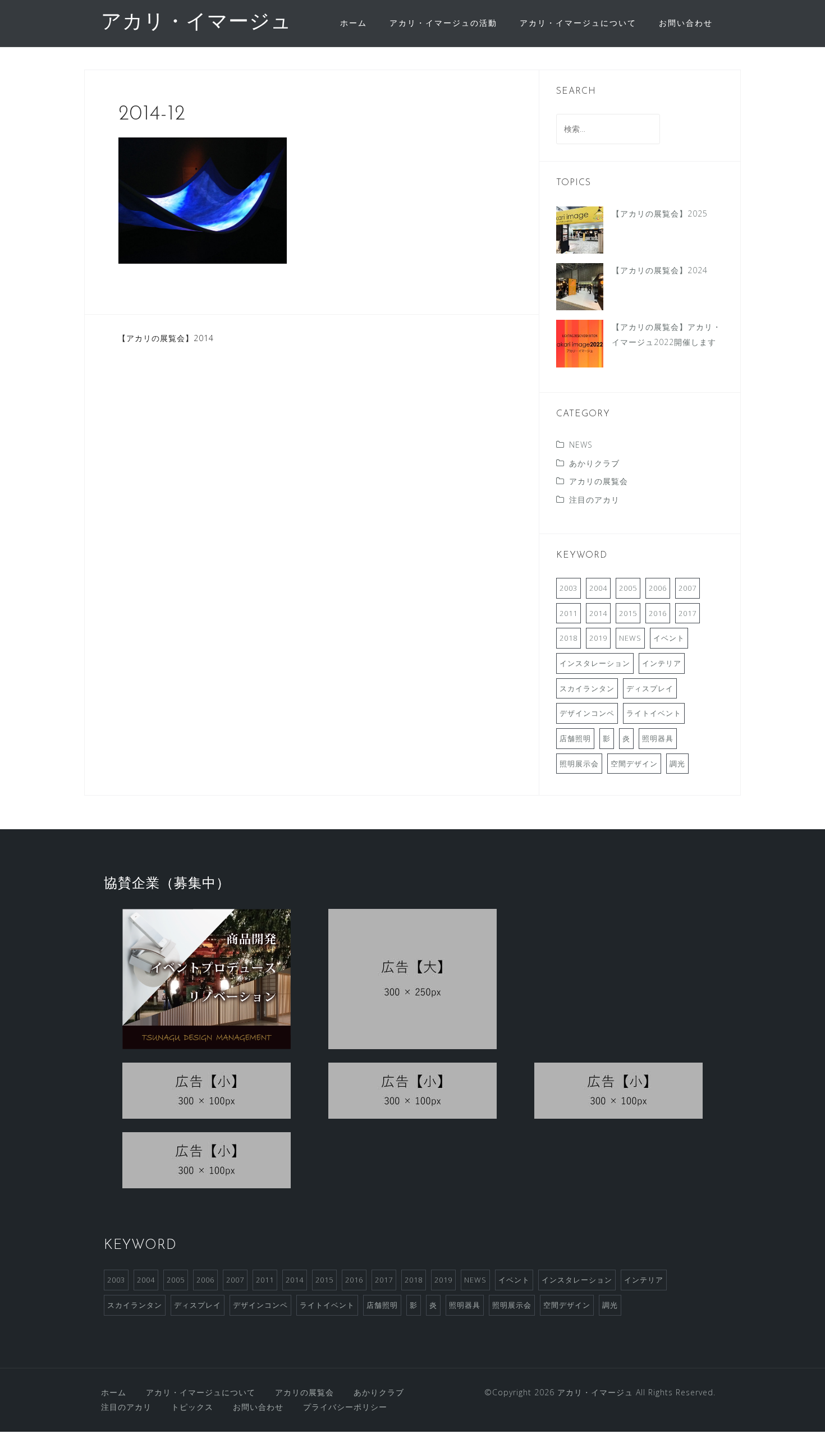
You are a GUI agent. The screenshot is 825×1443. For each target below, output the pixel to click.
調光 (677, 764)
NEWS (581, 444)
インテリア (661, 663)
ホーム (353, 22)
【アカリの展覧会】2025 (660, 213)
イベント (669, 638)
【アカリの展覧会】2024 (660, 270)
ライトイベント (653, 713)
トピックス (192, 1406)
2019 (598, 638)
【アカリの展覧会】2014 (166, 338)
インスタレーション (595, 663)
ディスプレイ (649, 688)
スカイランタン (587, 688)
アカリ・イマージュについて (578, 22)
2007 (687, 588)
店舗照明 (575, 738)
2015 (628, 613)
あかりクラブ (594, 463)
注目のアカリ (594, 499)
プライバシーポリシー (345, 1406)
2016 (658, 613)
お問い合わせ (686, 22)
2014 (598, 613)
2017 (687, 613)
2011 (569, 613)
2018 (569, 638)
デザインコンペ (587, 713)
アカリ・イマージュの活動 (443, 22)
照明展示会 (579, 764)
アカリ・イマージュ (196, 23)
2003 (569, 588)
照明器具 (657, 738)
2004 (598, 588)
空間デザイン (634, 764)
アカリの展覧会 (598, 481)
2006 (658, 588)
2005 (628, 588)
